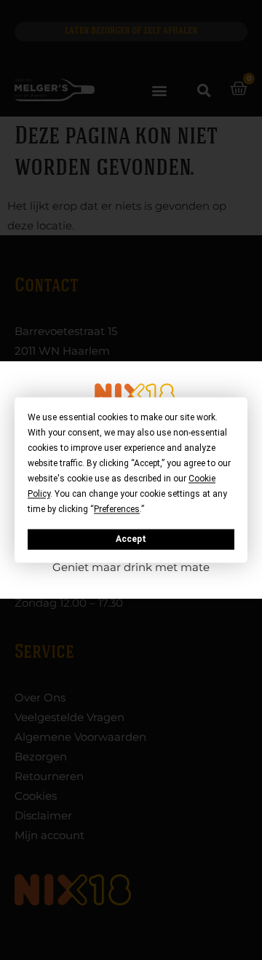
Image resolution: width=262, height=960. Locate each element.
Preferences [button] (117, 509)
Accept (131, 539)
